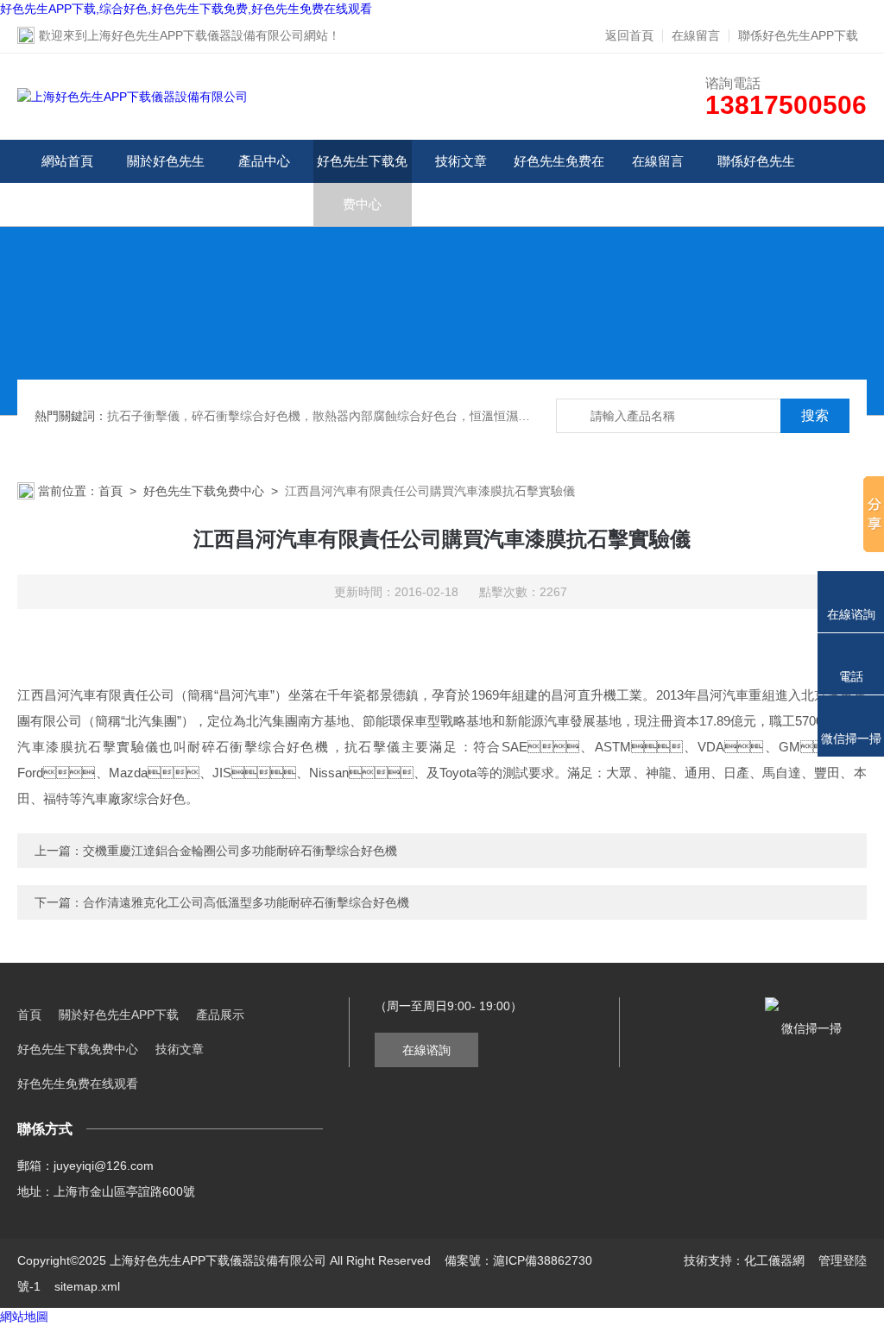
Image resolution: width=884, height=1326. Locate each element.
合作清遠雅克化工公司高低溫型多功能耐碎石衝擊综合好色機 (246, 902)
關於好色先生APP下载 (166, 182)
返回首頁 (629, 35)
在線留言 (696, 35)
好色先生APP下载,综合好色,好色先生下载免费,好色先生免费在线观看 (186, 9)
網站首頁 (67, 161)
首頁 (110, 491)
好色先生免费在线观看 (559, 182)
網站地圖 (24, 1316)
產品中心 (264, 161)
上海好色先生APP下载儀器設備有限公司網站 (207, 35)
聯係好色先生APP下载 (798, 35)
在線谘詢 (426, 1050)
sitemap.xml (87, 1286)
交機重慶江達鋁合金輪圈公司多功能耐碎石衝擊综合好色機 (240, 851)
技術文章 (461, 161)
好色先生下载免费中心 (362, 182)
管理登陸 (842, 1260)
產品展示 (220, 1014)
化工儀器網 (774, 1260)
